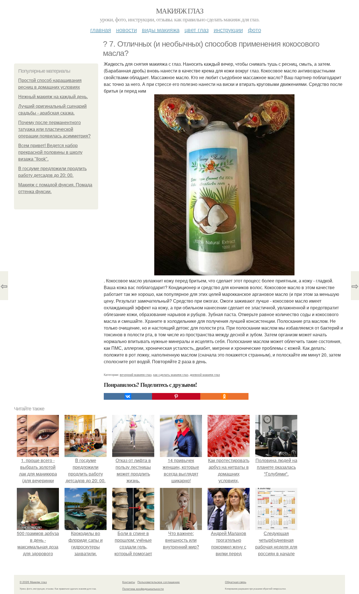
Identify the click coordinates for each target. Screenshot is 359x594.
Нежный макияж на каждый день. (53, 96)
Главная (100, 30)
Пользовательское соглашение (158, 582)
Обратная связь (235, 582)
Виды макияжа (161, 30)
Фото (254, 30)
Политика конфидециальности (143, 589)
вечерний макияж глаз (135, 374)
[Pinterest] (176, 396)
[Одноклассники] (224, 396)
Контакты (128, 582)
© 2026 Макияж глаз (33, 582)
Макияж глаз (179, 10)
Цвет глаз (197, 30)
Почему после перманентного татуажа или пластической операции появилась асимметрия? (54, 129)
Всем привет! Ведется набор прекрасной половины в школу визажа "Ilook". (50, 152)
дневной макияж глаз (205, 374)
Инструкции (228, 30)
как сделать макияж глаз (170, 374)
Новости (126, 30)
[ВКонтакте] (128, 396)
